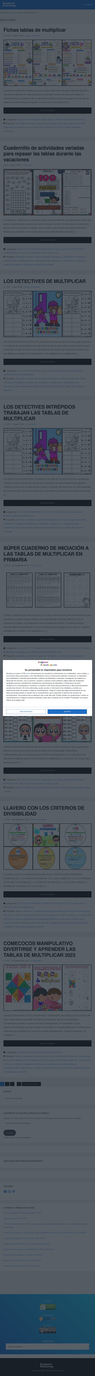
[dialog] (47, 688)
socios (28, 673)
